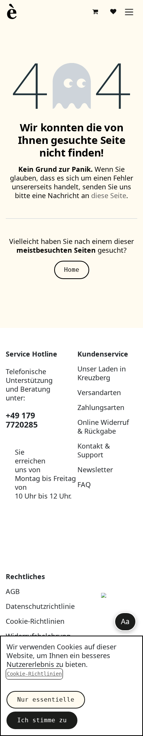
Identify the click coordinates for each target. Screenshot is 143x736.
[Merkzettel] (113, 11)
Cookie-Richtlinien (35, 621)
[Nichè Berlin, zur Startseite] (107, 613)
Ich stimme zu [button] (42, 720)
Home (71, 269)
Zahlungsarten (100, 407)
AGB (13, 591)
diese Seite (108, 195)
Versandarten (99, 392)
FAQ (84, 484)
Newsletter (95, 469)
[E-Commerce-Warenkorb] (95, 11)
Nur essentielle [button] (45, 699)
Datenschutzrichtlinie (40, 606)
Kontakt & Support (93, 450)
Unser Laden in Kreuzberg (101, 373)
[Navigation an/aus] (129, 11)
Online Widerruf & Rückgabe (103, 427)
